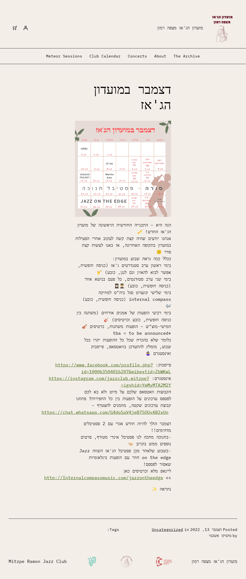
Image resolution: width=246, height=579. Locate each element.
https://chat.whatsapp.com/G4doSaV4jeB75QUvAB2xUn (105, 412)
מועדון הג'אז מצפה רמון (180, 28)
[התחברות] (25, 28)
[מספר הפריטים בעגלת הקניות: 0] (15, 28)
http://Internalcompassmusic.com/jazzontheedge (103, 477)
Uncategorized (167, 529)
